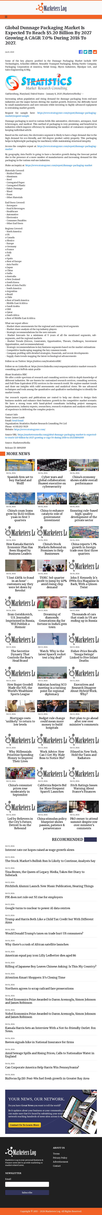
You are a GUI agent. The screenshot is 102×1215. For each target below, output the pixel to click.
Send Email (18, 420)
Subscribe (27, 1192)
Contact (57, 1166)
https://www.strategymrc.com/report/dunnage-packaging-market (58, 165)
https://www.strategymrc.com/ (29, 429)
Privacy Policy (60, 1158)
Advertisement (60, 1162)
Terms (56, 1153)
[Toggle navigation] (6, 17)
